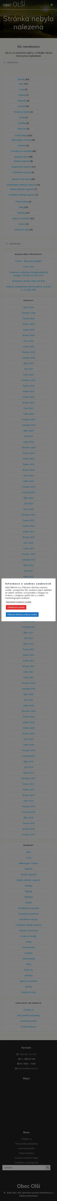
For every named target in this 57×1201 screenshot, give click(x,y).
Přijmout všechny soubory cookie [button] (22, 614)
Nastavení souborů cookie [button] (18, 601)
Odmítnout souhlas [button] (16, 607)
